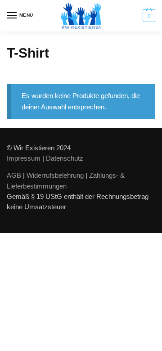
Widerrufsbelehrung (55, 175)
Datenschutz (64, 158)
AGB (14, 175)
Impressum (23, 158)
